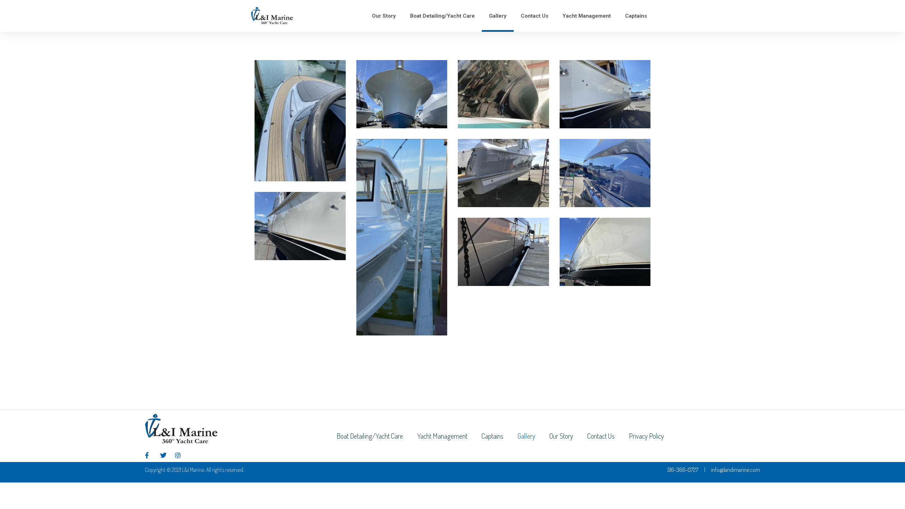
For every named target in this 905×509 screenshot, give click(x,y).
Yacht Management (586, 16)
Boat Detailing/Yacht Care (442, 16)
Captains (636, 16)
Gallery (498, 16)
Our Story (384, 16)
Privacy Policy (646, 435)
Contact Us (534, 16)
